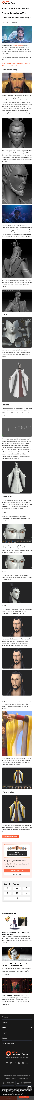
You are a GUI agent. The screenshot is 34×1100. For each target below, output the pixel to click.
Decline (10, 1097)
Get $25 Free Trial (17, 870)
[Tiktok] (19, 1063)
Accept (24, 1097)
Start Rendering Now (10, 836)
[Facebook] (15, 1063)
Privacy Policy (23, 1078)
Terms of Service (11, 1078)
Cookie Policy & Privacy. (17, 1091)
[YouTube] (7, 1063)
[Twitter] (27, 1063)
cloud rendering (18, 45)
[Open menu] (31, 2)
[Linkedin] (11, 1063)
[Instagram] (8, 893)
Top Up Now (17, 874)
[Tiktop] (26, 888)
